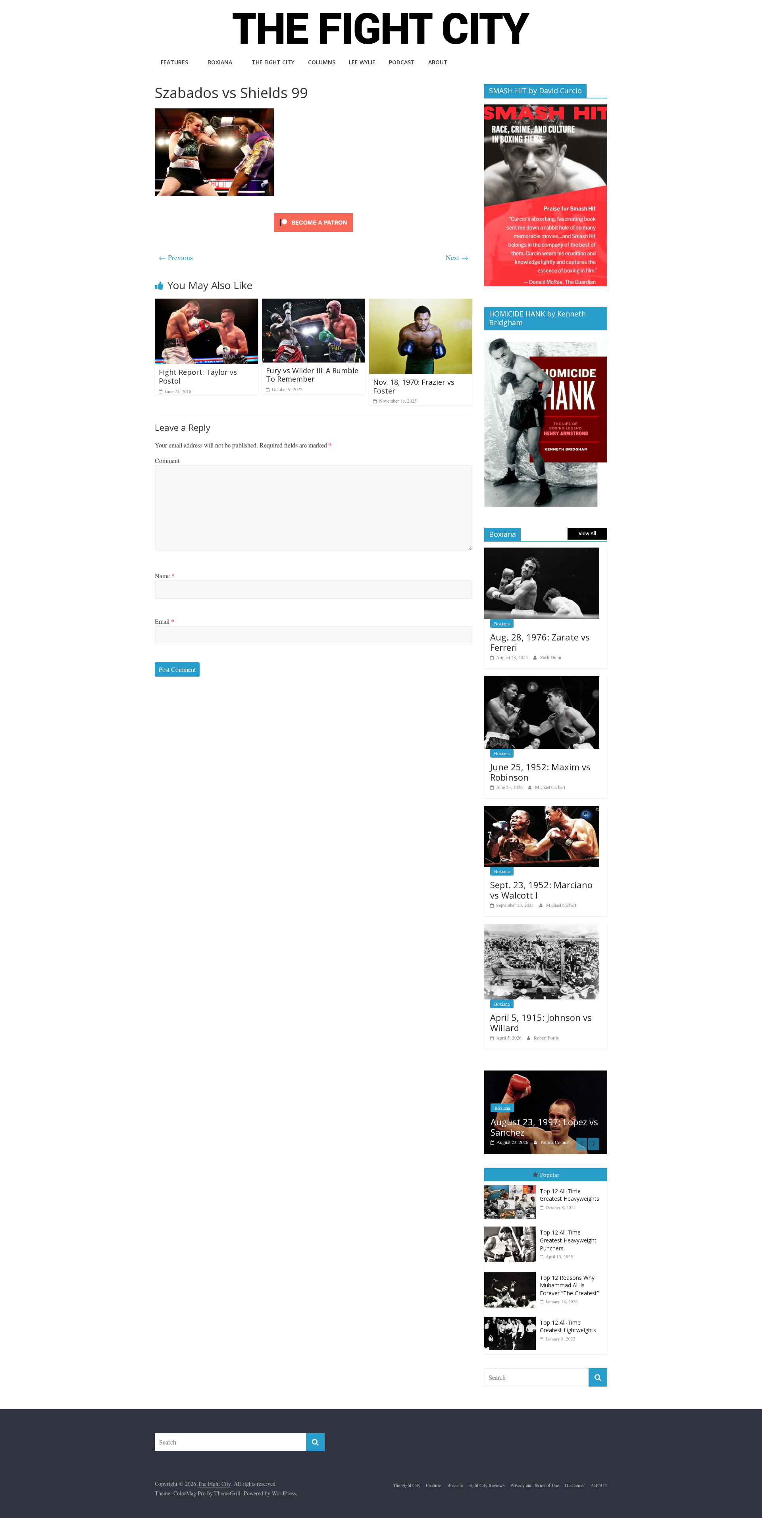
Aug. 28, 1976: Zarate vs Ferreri (540, 642)
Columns (321, 62)
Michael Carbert (550, 787)
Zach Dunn (550, 657)
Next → (457, 257)
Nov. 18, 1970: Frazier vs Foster (413, 386)
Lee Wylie (362, 62)
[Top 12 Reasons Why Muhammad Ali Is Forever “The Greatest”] (512, 1263)
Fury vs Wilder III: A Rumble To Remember (312, 375)
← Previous (176, 257)
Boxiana (220, 62)
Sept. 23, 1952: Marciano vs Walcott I (541, 890)
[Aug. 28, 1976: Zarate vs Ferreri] (541, 552)
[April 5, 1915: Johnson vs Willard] (541, 928)
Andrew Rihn (565, 1133)
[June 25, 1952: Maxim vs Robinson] (541, 680)
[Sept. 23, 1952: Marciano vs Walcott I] (541, 810)
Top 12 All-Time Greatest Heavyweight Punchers (568, 1232)
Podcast (402, 62)
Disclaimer (575, 1477)
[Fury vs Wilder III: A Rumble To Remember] (313, 303)
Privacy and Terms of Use (534, 1477)
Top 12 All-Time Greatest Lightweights (568, 1318)
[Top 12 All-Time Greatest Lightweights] (512, 1308)
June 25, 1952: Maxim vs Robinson (540, 772)
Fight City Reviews (486, 1477)
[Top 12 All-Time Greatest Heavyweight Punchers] (512, 1219)
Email (164, 621)
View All (587, 533)
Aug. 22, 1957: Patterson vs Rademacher (559, 1118)
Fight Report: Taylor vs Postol (198, 376)
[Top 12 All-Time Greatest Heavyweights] (512, 1177)
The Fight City (273, 62)
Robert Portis (546, 1037)
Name (165, 575)
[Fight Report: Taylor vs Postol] (206, 303)
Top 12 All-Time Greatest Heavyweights (569, 1186)
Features (174, 62)
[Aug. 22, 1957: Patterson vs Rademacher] (557, 1074)
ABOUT (438, 62)
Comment (167, 460)
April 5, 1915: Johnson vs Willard (541, 1022)
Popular (549, 1167)
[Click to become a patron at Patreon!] (313, 214)
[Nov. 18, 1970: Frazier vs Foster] (420, 303)
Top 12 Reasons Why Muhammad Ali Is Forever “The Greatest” (569, 1276)
